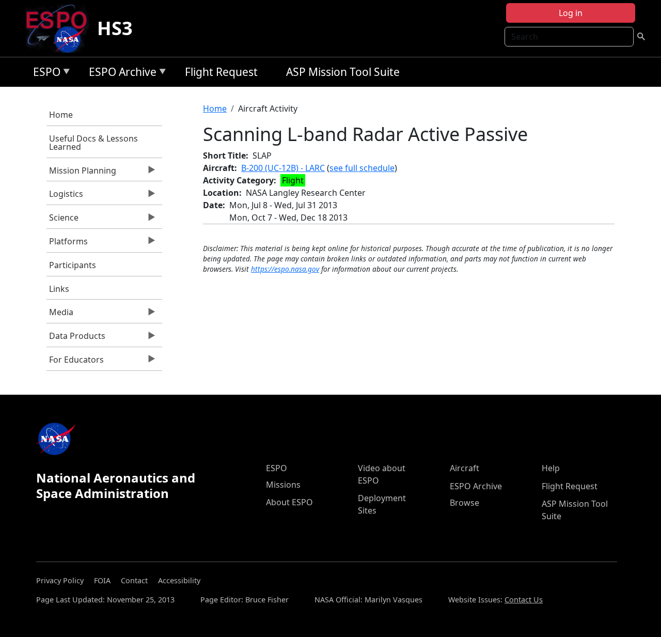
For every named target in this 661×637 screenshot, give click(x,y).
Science (62, 220)
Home (61, 114)
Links (59, 288)
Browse (464, 502)
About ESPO (289, 502)
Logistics (64, 196)
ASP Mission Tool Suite (343, 72)
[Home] (61, 28)
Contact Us (524, 599)
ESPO (44, 74)
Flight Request (221, 72)
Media (59, 314)
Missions (283, 484)
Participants (72, 265)
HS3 (115, 28)
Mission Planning (81, 173)
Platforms (67, 244)
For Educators (75, 362)
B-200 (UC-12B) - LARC (283, 168)
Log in (571, 13)
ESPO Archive (120, 74)
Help (551, 468)
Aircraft (464, 468)
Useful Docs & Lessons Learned (93, 142)
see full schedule (362, 168)
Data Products (75, 338)
